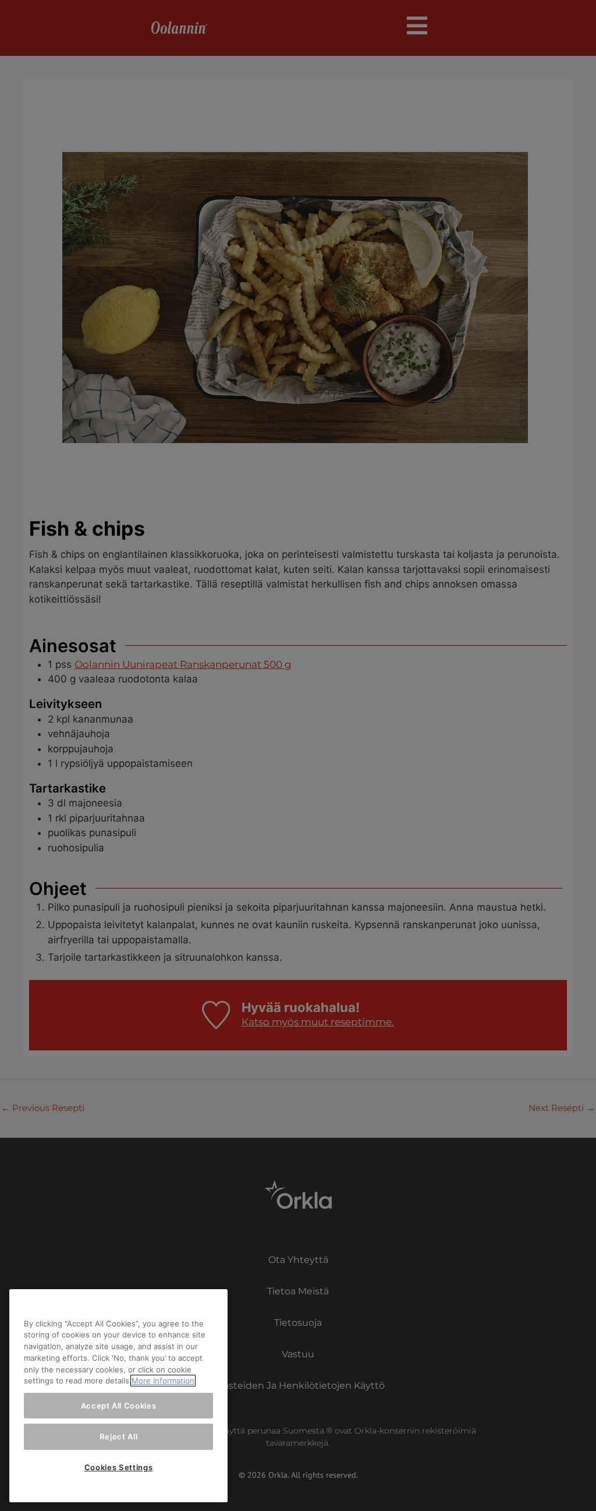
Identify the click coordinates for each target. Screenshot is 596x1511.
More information (163, 1380)
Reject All (119, 1436)
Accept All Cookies (119, 1405)
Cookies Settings (118, 1467)
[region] (118, 1395)
